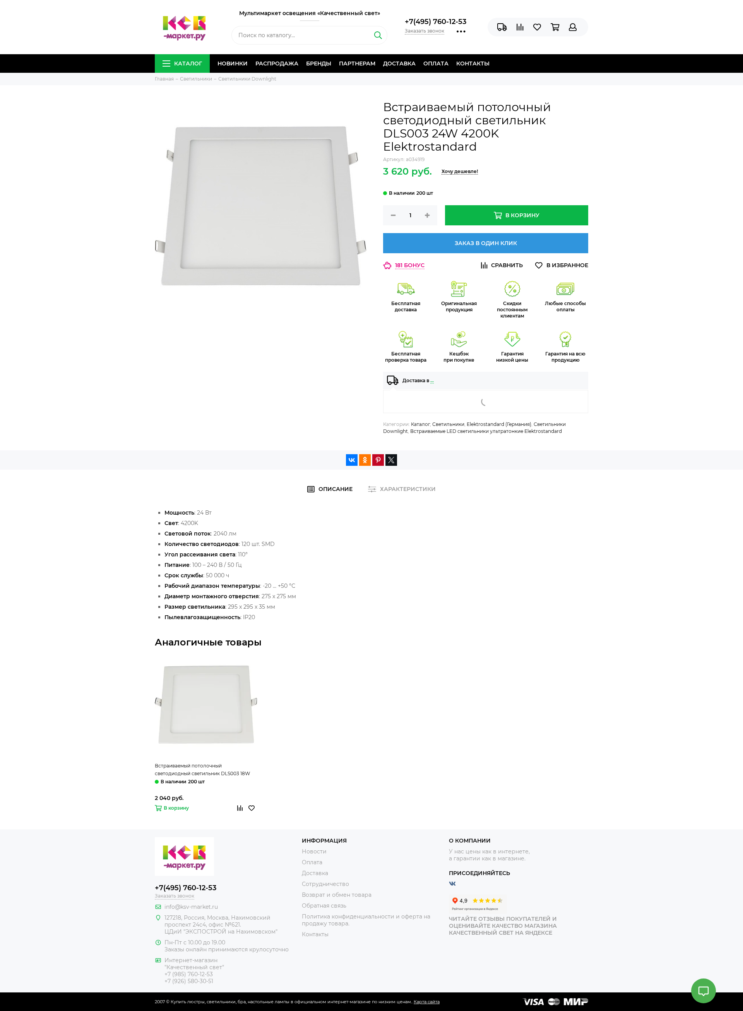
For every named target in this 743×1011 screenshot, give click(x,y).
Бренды (318, 63)
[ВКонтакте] (352, 460)
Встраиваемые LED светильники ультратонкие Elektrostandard (486, 431)
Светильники (448, 424)
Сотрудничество (325, 884)
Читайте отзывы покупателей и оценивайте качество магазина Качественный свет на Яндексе (503, 925)
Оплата (436, 63)
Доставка (399, 63)
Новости (314, 851)
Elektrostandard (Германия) (499, 424)
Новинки (232, 63)
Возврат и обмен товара (337, 894)
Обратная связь (324, 905)
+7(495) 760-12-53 (435, 21)
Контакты (473, 63)
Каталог (188, 63)
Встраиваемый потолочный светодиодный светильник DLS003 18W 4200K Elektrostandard (202, 770)
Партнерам (357, 63)
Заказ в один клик (486, 243)
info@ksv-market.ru (191, 906)
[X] (391, 460)
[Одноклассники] (365, 460)
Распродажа (276, 63)
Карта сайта (427, 1001)
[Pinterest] (378, 460)
